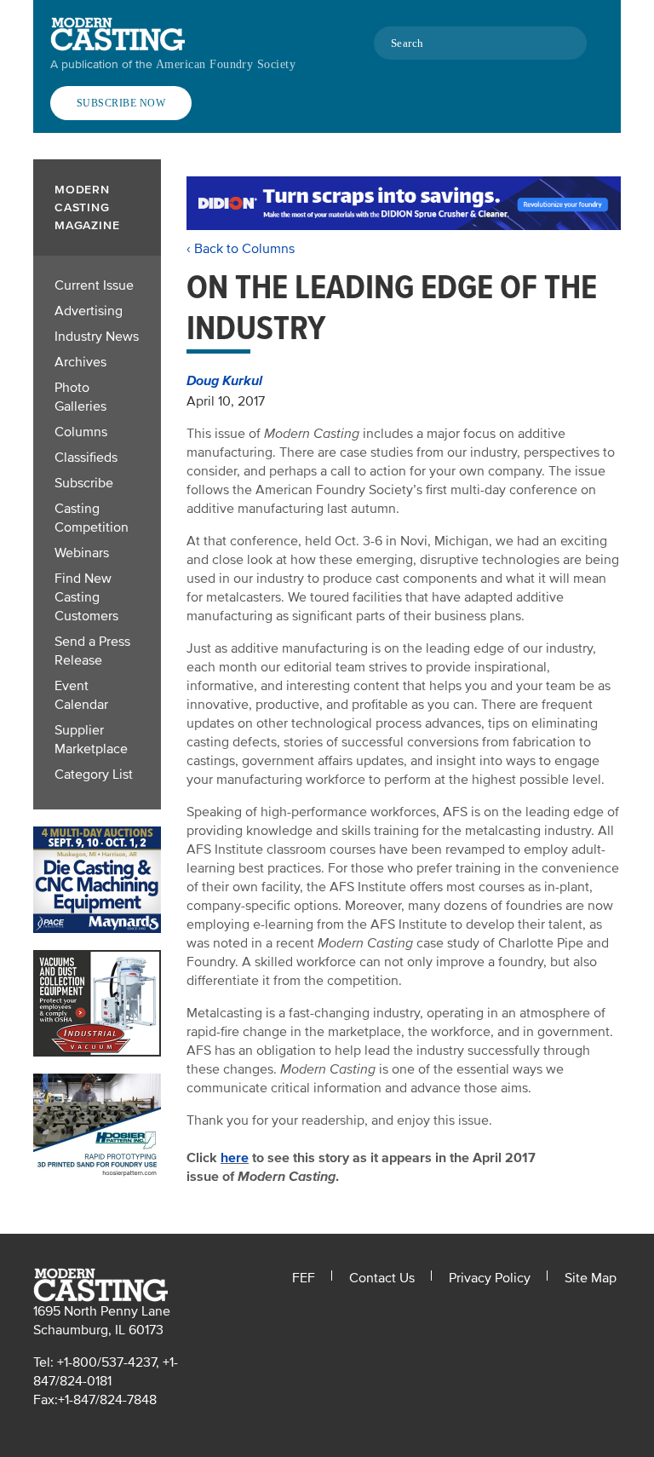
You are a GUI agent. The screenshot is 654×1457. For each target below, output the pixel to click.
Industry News (96, 336)
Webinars (81, 552)
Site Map (591, 1278)
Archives (80, 362)
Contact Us (382, 1278)
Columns (80, 432)
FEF (303, 1278)
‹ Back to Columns (240, 248)
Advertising (88, 311)
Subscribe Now (121, 103)
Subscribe (83, 483)
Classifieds (86, 457)
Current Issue (94, 285)
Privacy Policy (490, 1278)
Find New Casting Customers (86, 597)
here (235, 1157)
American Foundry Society (225, 64)
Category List (93, 774)
